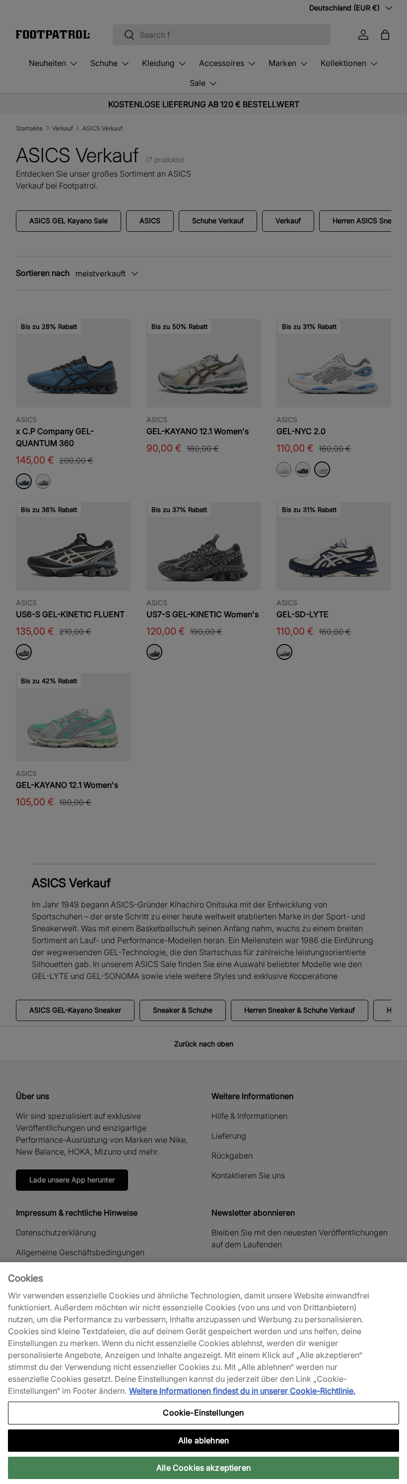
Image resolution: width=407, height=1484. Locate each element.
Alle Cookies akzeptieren (203, 1468)
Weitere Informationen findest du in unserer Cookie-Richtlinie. (242, 1391)
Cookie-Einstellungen (203, 1413)
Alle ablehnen (203, 1440)
